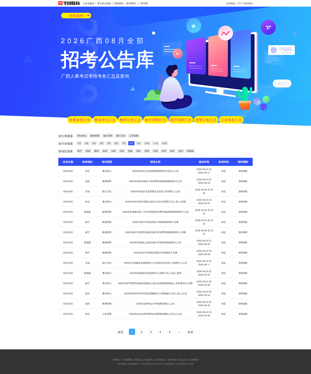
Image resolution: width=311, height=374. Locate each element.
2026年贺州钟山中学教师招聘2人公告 (155, 303)
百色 (105, 150)
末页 (190, 332)
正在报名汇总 (231, 119)
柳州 (96, 150)
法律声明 (172, 359)
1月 (79, 143)
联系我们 (161, 359)
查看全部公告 (79, 119)
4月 (101, 143)
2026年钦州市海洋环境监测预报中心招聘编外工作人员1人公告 (155, 293)
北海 (155, 150)
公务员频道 (88, 3)
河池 (122, 150)
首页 (120, 332)
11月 (155, 143)
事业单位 (81, 135)
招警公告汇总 (206, 119)
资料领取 (243, 171)
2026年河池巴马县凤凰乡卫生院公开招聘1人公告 (155, 191)
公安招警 (133, 135)
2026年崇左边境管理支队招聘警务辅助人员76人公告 (155, 313)
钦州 (164, 150)
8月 (131, 143)
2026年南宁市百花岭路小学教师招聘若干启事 (155, 222)
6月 (116, 143)
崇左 (138, 150)
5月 (109, 143)
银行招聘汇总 (155, 119)
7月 (124, 143)
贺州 (181, 150)
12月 (164, 143)
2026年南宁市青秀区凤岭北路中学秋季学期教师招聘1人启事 (155, 232)
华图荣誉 (127, 359)
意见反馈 (183, 359)
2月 (86, 143)
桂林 (88, 150)
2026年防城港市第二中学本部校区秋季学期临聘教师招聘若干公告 (155, 211)
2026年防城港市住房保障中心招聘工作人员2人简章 (155, 273)
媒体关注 (150, 359)
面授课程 (118, 3)
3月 (94, 143)
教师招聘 (94, 135)
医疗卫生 (120, 135)
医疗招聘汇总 (180, 119)
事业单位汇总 (105, 119)
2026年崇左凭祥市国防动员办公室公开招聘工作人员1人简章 (155, 201)
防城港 (190, 150)
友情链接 (194, 359)
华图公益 (139, 359)
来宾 (172, 150)
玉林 (113, 150)
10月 (146, 143)
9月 (139, 143)
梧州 (147, 150)
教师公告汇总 (130, 119)
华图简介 (116, 359)
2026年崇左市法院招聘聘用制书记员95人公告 (155, 171)
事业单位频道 (104, 3)
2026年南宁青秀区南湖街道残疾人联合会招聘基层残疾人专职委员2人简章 (155, 283)
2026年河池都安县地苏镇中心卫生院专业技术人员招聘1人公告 (155, 262)
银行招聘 (107, 135)
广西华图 (143, 3)
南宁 (79, 150)
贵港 (130, 150)
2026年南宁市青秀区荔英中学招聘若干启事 (155, 252)
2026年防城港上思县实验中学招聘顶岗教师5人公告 (155, 242)
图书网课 (131, 3)
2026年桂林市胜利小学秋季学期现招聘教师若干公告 (155, 181)
